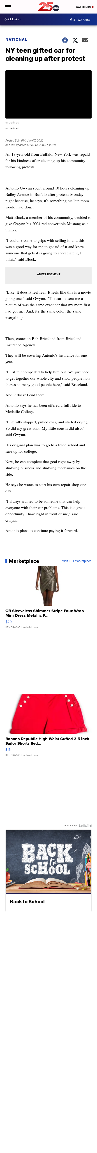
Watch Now (84, 7)
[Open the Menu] (7, 6)
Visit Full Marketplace (77, 561)
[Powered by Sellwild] (85, 825)
